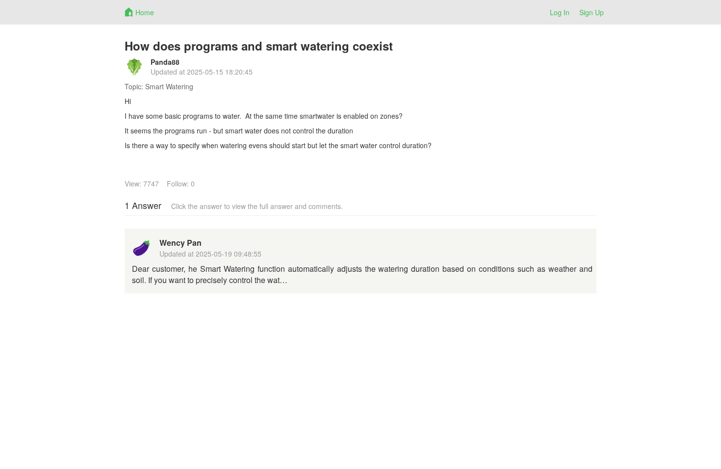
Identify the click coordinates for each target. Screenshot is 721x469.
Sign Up (591, 12)
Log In (559, 12)
